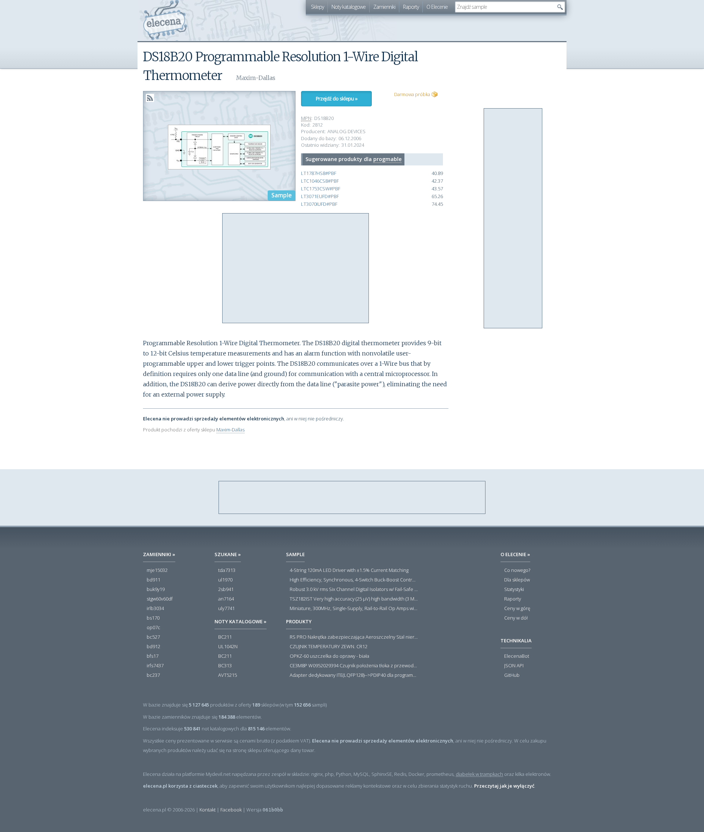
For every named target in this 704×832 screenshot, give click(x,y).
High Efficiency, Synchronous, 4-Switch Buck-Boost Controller (354, 580)
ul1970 (225, 580)
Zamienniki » (159, 554)
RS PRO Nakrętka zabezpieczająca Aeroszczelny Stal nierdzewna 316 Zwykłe (354, 637)
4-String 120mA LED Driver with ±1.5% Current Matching (349, 570)
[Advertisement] (296, 269)
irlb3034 (155, 609)
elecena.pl (165, 20)
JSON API (514, 666)
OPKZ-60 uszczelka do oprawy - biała (329, 656)
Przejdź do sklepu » (337, 98)
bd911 (153, 580)
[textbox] (504, 6)
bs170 (153, 618)
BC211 (225, 637)
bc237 (153, 675)
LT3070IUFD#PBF (319, 204)
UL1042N (228, 647)
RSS (150, 98)
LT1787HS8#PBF (318, 173)
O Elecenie (437, 6)
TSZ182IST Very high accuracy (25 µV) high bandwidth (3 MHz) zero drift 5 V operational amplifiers (354, 599)
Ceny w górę (517, 609)
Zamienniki (384, 6)
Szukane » (227, 554)
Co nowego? (517, 570)
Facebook (231, 809)
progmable (387, 159)
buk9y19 (156, 589)
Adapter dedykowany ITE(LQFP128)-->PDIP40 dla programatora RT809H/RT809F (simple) (354, 675)
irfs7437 (155, 666)
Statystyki (514, 589)
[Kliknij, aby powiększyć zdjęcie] (219, 146)
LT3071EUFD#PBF (320, 196)
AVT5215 (227, 675)
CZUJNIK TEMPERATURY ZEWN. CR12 (328, 647)
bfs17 (152, 656)
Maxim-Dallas (230, 429)
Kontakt (207, 809)
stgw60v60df (160, 599)
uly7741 (226, 609)
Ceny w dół (516, 618)
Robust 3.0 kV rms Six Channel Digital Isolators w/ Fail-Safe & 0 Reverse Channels (354, 589)
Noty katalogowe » (240, 621)
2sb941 (226, 589)
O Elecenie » (515, 554)
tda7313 (226, 570)
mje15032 (157, 570)
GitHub (512, 675)
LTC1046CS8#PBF (320, 181)
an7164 (226, 599)
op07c (153, 628)
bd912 (153, 647)
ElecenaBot (516, 656)
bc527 (153, 637)
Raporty (411, 6)
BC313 (225, 666)
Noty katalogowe (348, 6)
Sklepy (317, 6)
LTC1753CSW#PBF (320, 189)
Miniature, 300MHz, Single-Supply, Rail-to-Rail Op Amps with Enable (354, 609)
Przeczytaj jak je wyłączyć (504, 785)
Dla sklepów (517, 580)
